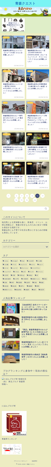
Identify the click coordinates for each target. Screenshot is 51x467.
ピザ (24, 271)
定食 (5, 282)
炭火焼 (6, 286)
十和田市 (25, 279)
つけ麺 (6, 264)
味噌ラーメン (36, 279)
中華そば (21, 275)
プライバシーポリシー (20, 461)
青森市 (27, 289)
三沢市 (6, 275)
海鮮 (42, 282)
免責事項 (34, 461)
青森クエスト (25, 3)
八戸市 (17, 279)
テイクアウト (36, 268)
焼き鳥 (14, 286)
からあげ (15, 261)
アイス (14, 264)
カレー (41, 264)
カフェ (33, 264)
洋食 (35, 282)
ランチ (32, 271)
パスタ (17, 271)
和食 (45, 279)
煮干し (22, 286)
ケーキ (6, 268)
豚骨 (38, 286)
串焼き (30, 275)
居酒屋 (20, 282)
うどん (6, 261)
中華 (14, 275)
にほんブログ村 (9, 406)
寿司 (12, 282)
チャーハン (25, 268)
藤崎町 (30, 286)
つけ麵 (40, 261)
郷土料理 (18, 289)
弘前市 (28, 282)
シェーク (15, 268)
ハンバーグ (7, 271)
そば (23, 261)
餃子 (35, 289)
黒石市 (42, 289)
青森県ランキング (9, 439)
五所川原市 (7, 279)
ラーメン (40, 271)
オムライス (24, 264)
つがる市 (31, 261)
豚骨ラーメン (8, 289)
